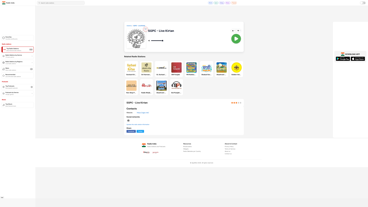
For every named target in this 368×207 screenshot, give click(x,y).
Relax (228, 3)
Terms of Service (230, 149)
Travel (234, 3)
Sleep (222, 3)
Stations (129, 25)
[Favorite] (145, 29)
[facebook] (128, 120)
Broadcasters (187, 146)
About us (227, 151)
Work (210, 3)
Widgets (186, 149)
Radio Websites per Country (192, 151)
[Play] (236, 39)
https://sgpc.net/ (143, 113)
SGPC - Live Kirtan (139, 25)
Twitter (140, 131)
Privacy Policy (229, 146)
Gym (216, 3)
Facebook (131, 131)
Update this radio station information (138, 124)
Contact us (228, 153)
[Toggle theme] (363, 2)
